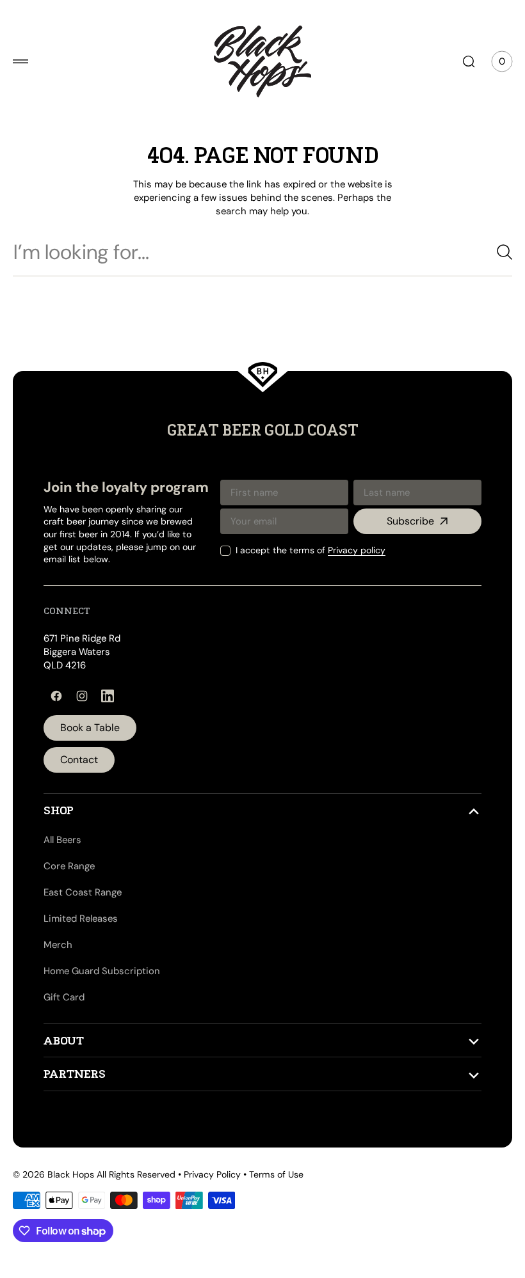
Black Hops (70, 1174)
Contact (79, 759)
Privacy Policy (212, 1174)
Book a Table (90, 727)
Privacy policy (347, 550)
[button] (20, 61)
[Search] (490, 252)
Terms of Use (276, 1174)
